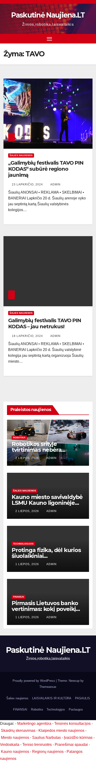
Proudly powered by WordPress (34, 680)
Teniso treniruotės (37, 745)
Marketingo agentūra (34, 723)
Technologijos (23, 543)
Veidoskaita (9, 745)
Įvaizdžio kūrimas (78, 738)
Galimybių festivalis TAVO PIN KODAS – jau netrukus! (44, 323)
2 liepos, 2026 (27, 458)
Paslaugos (76, 709)
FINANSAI (18, 596)
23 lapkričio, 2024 (28, 184)
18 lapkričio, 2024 (28, 336)
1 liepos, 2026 (27, 564)
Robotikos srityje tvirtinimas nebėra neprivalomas (36, 449)
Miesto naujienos (15, 738)
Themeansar (47, 687)
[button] (89, 38)
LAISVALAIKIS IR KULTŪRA (51, 698)
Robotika (19, 437)
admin (55, 184)
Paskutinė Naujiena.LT (48, 15)
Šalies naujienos (21, 155)
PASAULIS (82, 698)
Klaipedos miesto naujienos (61, 731)
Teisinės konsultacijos (72, 723)
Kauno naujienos (15, 752)
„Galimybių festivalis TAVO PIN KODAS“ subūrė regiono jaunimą (45, 169)
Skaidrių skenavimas (18, 731)
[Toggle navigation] (49, 39)
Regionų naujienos (48, 752)
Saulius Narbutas (46, 738)
